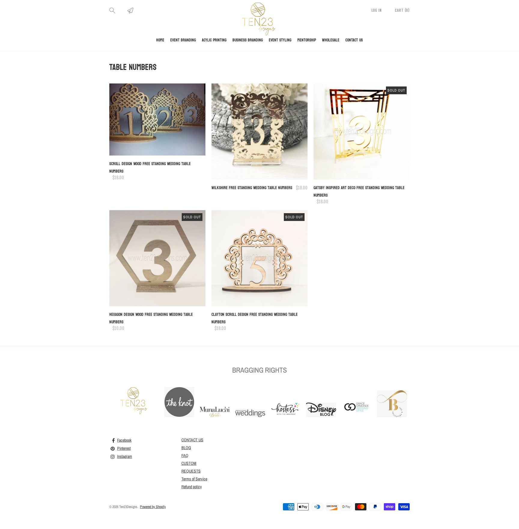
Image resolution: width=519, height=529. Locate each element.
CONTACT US (354, 40)
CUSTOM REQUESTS (191, 467)
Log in (377, 10)
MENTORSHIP (306, 40)
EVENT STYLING (280, 40)
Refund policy (191, 486)
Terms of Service (194, 479)
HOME (160, 40)
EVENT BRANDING (183, 40)
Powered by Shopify (153, 506)
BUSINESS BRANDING (247, 40)
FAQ (184, 455)
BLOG (186, 447)
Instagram (124, 456)
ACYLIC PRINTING (214, 40)
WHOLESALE (330, 40)
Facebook (124, 440)
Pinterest (124, 448)
